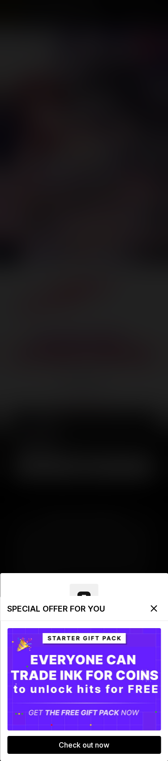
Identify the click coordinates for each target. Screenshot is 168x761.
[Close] (153, 608)
